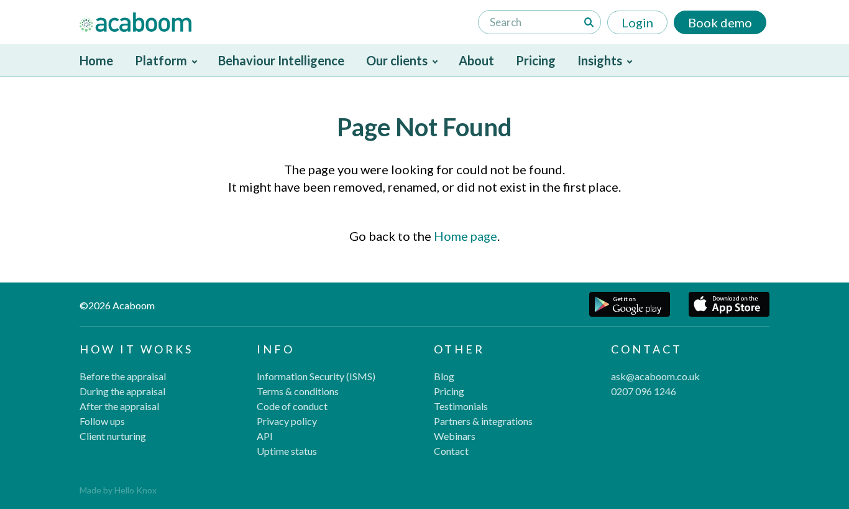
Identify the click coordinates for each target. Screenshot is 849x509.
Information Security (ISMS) (316, 376)
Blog (444, 376)
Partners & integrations (483, 421)
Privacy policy (287, 421)
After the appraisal (119, 406)
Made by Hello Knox (118, 490)
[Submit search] (589, 22)
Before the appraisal (123, 376)
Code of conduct (292, 406)
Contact (451, 451)
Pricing (536, 60)
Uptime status (287, 451)
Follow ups (102, 421)
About (476, 60)
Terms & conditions (298, 391)
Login (637, 22)
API (265, 436)
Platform (161, 60)
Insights (599, 60)
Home (96, 60)
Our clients (397, 60)
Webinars (454, 436)
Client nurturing (113, 436)
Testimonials (461, 406)
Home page (465, 235)
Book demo (720, 22)
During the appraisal (122, 391)
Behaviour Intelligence (281, 60)
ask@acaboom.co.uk (655, 376)
